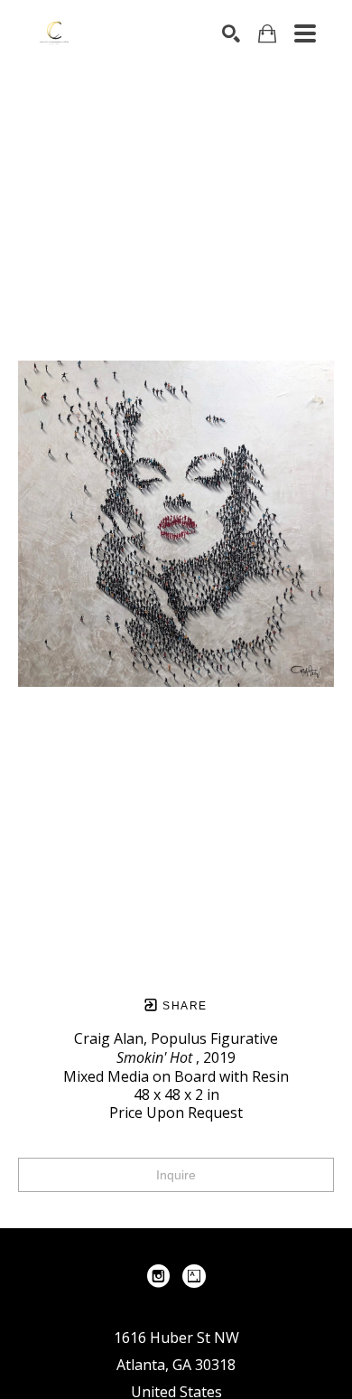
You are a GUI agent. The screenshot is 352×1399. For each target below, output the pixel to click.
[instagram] (158, 1276)
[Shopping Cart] (267, 33)
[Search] (231, 33)
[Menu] (305, 33)
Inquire (176, 1175)
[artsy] (194, 1276)
